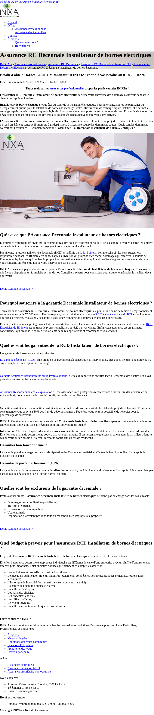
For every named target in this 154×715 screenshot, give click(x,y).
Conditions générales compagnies (27, 641)
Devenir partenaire (18, 652)
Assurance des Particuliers (30, 32)
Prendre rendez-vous (20, 648)
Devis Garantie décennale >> (17, 288)
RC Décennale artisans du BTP (113, 314)
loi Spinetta (90, 252)
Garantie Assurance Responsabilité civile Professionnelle (33, 375)
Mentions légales (17, 638)
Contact (12, 35)
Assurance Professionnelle (30, 28)
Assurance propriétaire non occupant (29, 671)
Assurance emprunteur (21, 664)
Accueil (12, 22)
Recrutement (22, 45)
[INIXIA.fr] (9, 15)
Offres (11, 25)
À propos (13, 39)
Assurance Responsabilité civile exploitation (26, 392)
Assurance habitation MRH (24, 668)
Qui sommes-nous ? (26, 42)
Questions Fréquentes (20, 645)
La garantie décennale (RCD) (18, 359)
